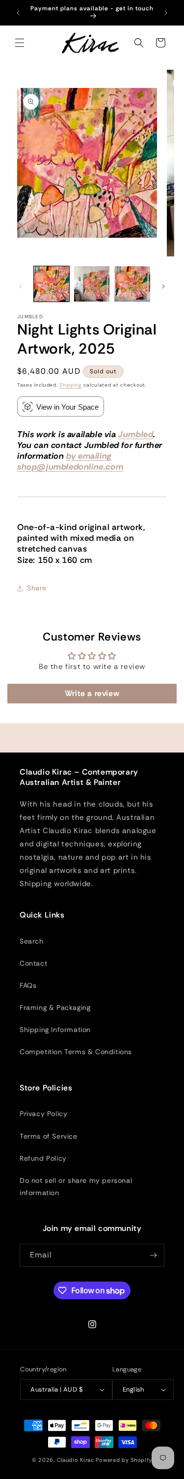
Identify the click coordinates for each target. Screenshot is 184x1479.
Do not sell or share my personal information (76, 1186)
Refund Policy (43, 1158)
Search (32, 941)
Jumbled (135, 434)
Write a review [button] (92, 693)
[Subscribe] (153, 1255)
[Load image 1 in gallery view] (51, 284)
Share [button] (37, 588)
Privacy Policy (43, 1113)
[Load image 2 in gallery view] (91, 284)
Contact (33, 963)
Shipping (70, 385)
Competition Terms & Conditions (76, 1051)
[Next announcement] (166, 13)
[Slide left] (20, 286)
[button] (19, 43)
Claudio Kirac (75, 1459)
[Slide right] (163, 286)
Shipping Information (55, 1029)
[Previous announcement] (18, 13)
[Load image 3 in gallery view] (132, 284)
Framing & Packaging (55, 1007)
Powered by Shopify (124, 1459)
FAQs (28, 985)
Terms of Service (49, 1136)
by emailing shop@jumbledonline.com (70, 461)
